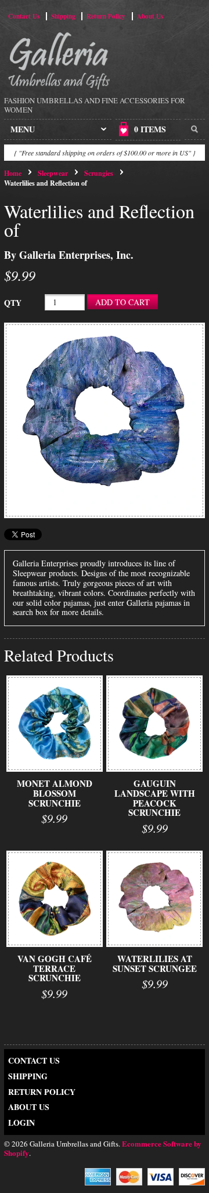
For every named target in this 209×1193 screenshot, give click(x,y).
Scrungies (98, 173)
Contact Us (23, 16)
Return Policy (106, 16)
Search (195, 129)
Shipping (63, 16)
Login (21, 1122)
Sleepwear (53, 173)
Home (12, 173)
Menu (22, 129)
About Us (150, 16)
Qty (12, 303)
